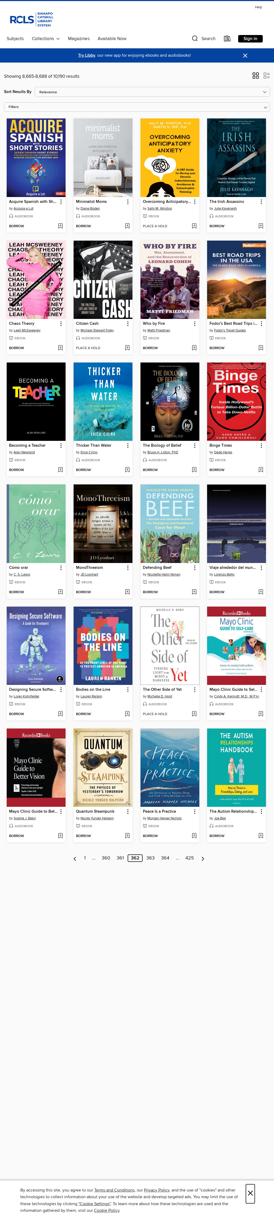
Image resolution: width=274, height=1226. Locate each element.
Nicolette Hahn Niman (163, 574)
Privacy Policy (156, 1190)
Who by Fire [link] (154, 323)
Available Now (112, 39)
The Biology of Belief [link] (162, 445)
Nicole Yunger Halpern (97, 818)
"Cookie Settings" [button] (94, 1203)
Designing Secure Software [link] (33, 689)
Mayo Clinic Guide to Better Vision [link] (33, 811)
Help (258, 7)
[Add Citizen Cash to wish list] (127, 348)
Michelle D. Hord (159, 696)
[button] (203, 39)
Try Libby (86, 55)
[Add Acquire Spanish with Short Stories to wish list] (60, 226)
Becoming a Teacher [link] (27, 445)
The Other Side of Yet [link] (162, 689)
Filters (14, 107)
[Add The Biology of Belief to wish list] (194, 470)
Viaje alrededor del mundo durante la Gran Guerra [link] (234, 567)
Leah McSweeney (27, 330)
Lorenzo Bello (224, 574)
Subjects (15, 39)
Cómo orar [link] (18, 567)
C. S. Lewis (22, 574)
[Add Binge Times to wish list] (260, 470)
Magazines (79, 39)
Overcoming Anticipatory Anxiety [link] (167, 201)
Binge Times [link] (221, 445)
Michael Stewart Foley (97, 330)
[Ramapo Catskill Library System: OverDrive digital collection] (31, 18)
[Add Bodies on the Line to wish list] (127, 714)
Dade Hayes (223, 452)
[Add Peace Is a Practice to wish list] (194, 836)
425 (189, 858)
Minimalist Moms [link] (91, 201)
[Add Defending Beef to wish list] (194, 592)
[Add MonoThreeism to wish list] (127, 592)
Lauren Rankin (91, 696)
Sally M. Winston (159, 208)
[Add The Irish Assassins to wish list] (260, 226)
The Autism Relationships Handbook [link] (234, 811)
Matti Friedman (158, 330)
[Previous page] (75, 858)
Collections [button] (44, 39)
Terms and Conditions (114, 1190)
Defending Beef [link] (157, 567)
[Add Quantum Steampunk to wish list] (127, 836)
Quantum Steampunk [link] (95, 811)
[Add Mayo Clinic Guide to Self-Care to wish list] (260, 714)
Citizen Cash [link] (87, 323)
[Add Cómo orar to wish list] (60, 592)
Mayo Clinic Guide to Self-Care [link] (234, 689)
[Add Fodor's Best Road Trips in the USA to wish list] (260, 348)
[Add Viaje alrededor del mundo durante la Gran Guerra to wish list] (260, 592)
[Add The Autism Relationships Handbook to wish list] (260, 836)
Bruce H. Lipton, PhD (162, 452)
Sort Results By (18, 91)
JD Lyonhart (89, 574)
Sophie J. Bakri (25, 818)
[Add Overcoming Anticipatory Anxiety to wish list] (194, 226)
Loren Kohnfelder (26, 696)
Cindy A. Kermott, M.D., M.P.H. (236, 696)
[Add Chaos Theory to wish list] (60, 348)
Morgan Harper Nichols (164, 818)
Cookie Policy (106, 1210)
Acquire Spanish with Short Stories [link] (33, 201)
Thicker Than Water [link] (93, 445)
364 (165, 858)
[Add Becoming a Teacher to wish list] (60, 470)
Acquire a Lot (23, 208)
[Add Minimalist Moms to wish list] (127, 226)
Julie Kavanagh (225, 208)
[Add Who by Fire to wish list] (194, 348)
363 (150, 858)
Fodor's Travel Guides (230, 330)
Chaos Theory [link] (22, 323)
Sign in (250, 39)
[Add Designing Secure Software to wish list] (60, 714)
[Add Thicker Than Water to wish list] (127, 470)
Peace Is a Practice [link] (159, 811)
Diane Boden (90, 208)
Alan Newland (24, 452)
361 (120, 858)
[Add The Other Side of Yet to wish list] (194, 714)
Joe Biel (220, 818)
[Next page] (203, 858)
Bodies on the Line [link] (93, 689)
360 (106, 858)
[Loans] (227, 39)
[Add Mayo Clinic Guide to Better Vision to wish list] (60, 836)
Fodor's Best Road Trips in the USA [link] (234, 323)
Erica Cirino (89, 452)
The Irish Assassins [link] (227, 201)
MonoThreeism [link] (89, 567)
